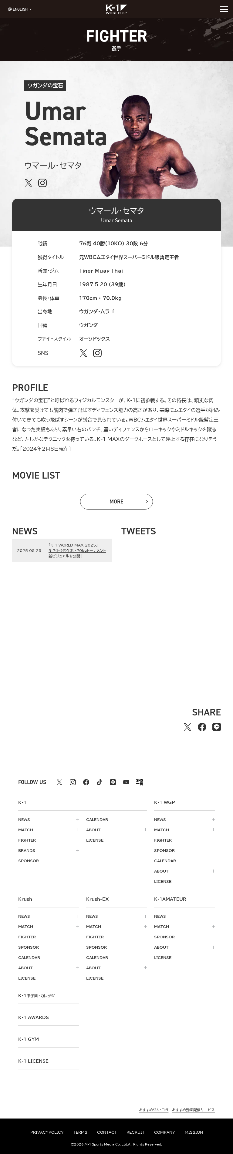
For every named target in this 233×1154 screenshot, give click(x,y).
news (24, 819)
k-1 (36, 996)
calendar (97, 819)
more (127, 503)
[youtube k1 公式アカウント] (126, 782)
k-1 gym (28, 1039)
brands (26, 850)
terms (80, 1132)
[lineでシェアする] (216, 727)
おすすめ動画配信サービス (193, 1110)
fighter (27, 840)
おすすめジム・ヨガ (153, 1110)
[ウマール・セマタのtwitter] (28, 183)
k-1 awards (33, 1017)
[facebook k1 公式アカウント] (86, 782)
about (93, 830)
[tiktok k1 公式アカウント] (99, 782)
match (25, 830)
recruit (135, 1132)
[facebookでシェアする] (202, 727)
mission (194, 1132)
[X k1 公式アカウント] (59, 782)
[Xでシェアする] (187, 727)
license (94, 840)
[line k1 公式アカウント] (112, 782)
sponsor (28, 861)
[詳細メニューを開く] (224, 9)
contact (107, 1132)
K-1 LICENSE (33, 1061)
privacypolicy (47, 1132)
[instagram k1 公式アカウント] (72, 782)
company (164, 1132)
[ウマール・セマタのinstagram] (42, 183)
